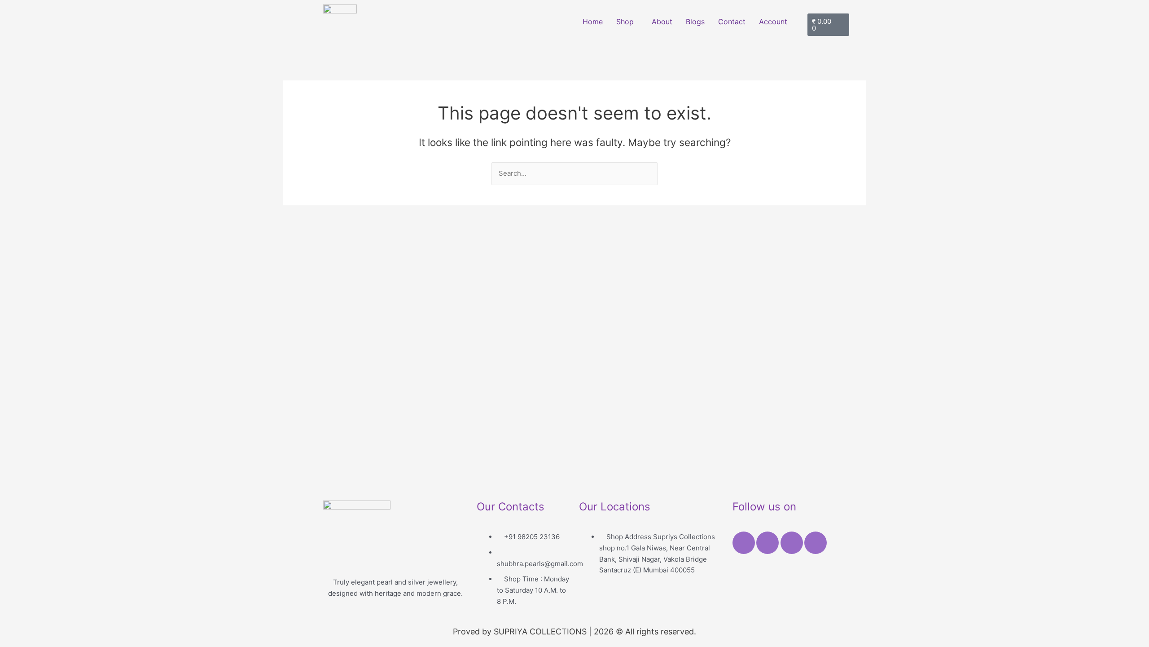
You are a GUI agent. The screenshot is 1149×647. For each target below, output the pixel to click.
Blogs (695, 21)
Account (773, 21)
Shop (625, 21)
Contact (732, 21)
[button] (627, 21)
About (662, 21)
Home (593, 21)
